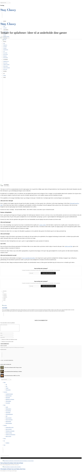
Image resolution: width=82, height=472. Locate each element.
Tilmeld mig (41, 241)
